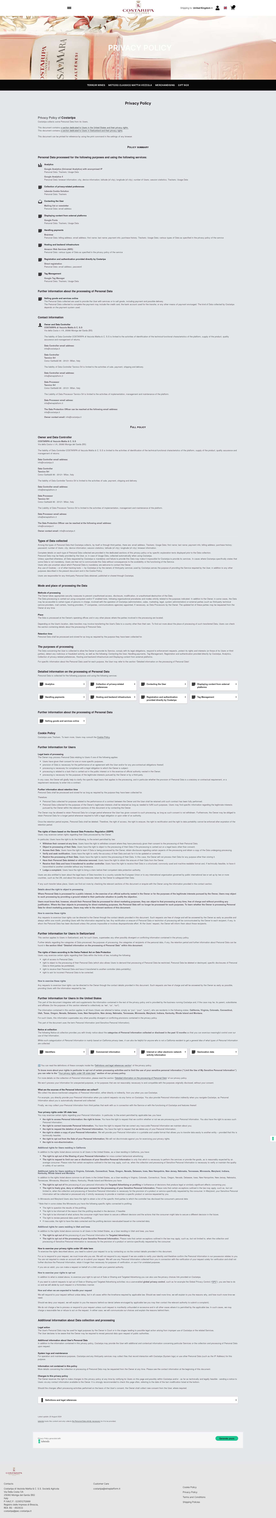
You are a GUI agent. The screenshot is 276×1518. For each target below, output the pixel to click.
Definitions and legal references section (113, 1065)
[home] (138, 8)
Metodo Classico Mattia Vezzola (130, 85)
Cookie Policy (103, 737)
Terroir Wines (96, 85)
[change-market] (197, 8)
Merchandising (165, 85)
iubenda (41, 1421)
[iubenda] (138, 1441)
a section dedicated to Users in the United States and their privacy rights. (95, 127)
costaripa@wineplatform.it (106, 1488)
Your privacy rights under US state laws (77, 1073)
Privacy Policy (190, 1492)
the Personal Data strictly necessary (86, 1421)
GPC (214, 1281)
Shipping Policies (191, 1502)
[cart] (232, 8)
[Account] (217, 8)
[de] (225, 3)
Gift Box (183, 85)
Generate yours (226, 1438)
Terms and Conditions (194, 1497)
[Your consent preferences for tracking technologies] (273, 1139)
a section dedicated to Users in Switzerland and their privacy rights (92, 130)
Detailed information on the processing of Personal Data (141, 1077)
